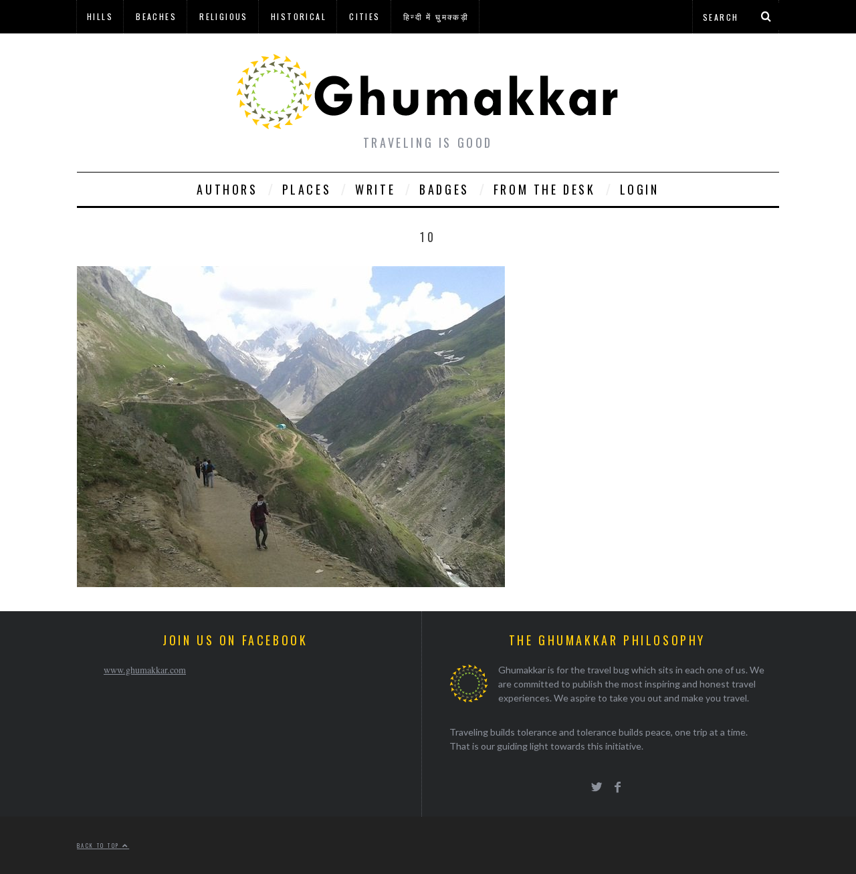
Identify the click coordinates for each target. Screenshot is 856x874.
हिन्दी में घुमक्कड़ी (436, 16)
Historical (298, 16)
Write (375, 189)
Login (639, 189)
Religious (223, 16)
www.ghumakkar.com (145, 669)
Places (307, 189)
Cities (364, 16)
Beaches (156, 16)
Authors (227, 189)
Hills (100, 16)
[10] (291, 582)
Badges (444, 189)
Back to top (99, 845)
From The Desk (545, 189)
